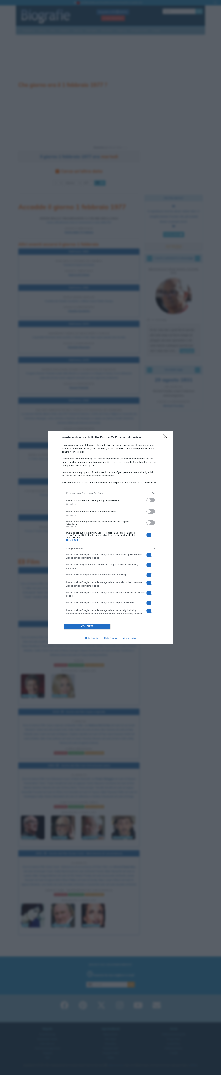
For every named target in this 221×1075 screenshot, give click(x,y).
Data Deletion (92, 638)
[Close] (166, 437)
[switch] (150, 500)
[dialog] (110, 537)
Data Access (110, 638)
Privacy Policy (129, 638)
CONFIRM (87, 626)
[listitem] (110, 493)
